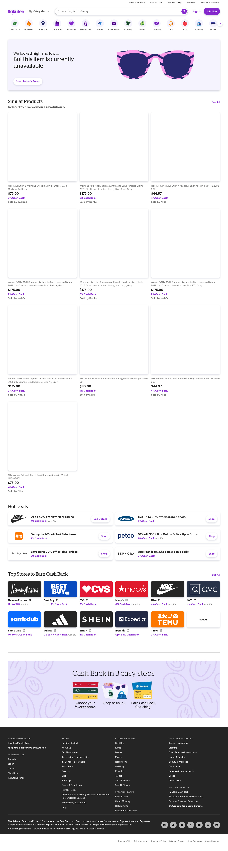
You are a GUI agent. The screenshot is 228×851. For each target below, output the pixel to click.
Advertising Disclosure (19, 828)
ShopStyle (13, 773)
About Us (66, 747)
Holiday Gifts (121, 805)
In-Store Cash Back (178, 791)
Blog (64, 775)
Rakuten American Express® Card (186, 796)
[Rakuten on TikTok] (173, 825)
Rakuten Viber (141, 841)
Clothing (173, 747)
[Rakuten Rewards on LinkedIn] (216, 825)
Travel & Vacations (178, 742)
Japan (11, 763)
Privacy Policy (69, 789)
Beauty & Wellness (178, 761)
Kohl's (118, 747)
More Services (194, 841)
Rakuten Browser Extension (183, 801)
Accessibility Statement (74, 802)
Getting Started (70, 742)
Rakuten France (16, 777)
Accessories (175, 780)
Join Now (211, 11)
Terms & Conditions (72, 785)
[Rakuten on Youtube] (199, 825)
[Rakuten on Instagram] (164, 825)
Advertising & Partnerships (75, 757)
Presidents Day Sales (126, 810)
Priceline (119, 771)
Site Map (66, 780)
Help (64, 807)
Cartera (12, 768)
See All (216, 102)
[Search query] (184, 11)
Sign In (197, 11)
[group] (42, 157)
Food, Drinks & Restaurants (183, 752)
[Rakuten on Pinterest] (208, 825)
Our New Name (70, 752)
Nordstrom (121, 761)
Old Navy (119, 766)
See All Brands (122, 780)
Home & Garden (177, 757)
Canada (12, 759)
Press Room (68, 766)
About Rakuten (212, 841)
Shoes (172, 775)
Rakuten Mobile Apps (19, 742)
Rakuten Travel (176, 841)
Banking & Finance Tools (181, 771)
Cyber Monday (122, 801)
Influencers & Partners (73, 761)
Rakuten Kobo (158, 841)
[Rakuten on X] (190, 825)
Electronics (174, 766)
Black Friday (121, 796)
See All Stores (122, 785)
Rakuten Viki (124, 841)
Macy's (118, 757)
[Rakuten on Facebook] (182, 825)
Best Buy (119, 742)
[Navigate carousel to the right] (220, 23)
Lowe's (118, 752)
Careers (66, 771)
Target (118, 775)
